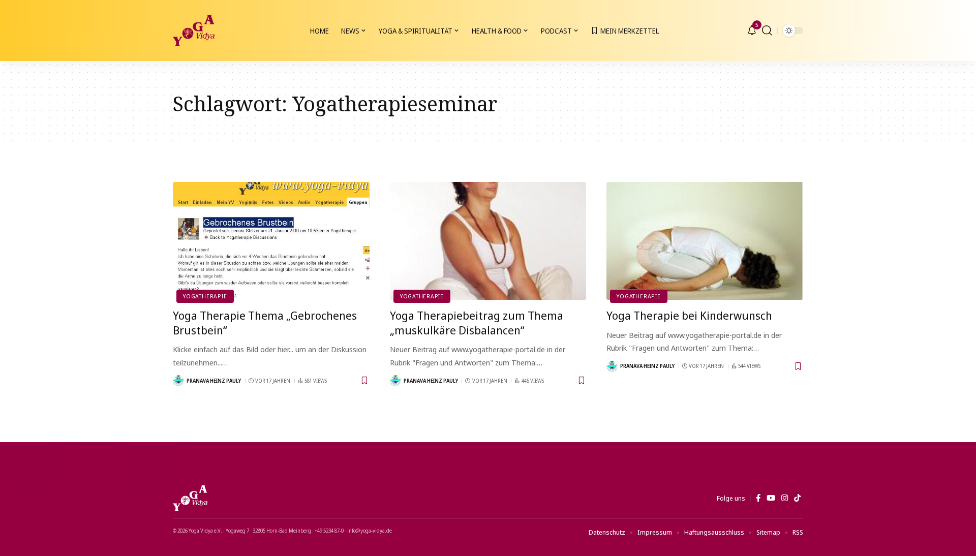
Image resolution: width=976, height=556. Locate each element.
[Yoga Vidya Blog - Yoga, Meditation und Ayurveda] (194, 30)
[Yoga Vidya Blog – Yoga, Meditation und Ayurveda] (190, 498)
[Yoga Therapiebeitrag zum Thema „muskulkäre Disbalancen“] (488, 241)
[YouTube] (771, 498)
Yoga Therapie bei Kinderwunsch (689, 315)
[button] (767, 30)
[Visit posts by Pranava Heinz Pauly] (178, 380)
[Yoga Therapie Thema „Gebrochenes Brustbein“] (271, 241)
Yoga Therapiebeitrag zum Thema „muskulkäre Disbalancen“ (476, 322)
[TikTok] (797, 498)
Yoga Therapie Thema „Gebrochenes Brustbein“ (265, 322)
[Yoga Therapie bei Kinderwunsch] (704, 241)
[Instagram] (784, 498)
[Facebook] (758, 498)
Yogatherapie (205, 296)
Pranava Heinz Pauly (214, 380)
